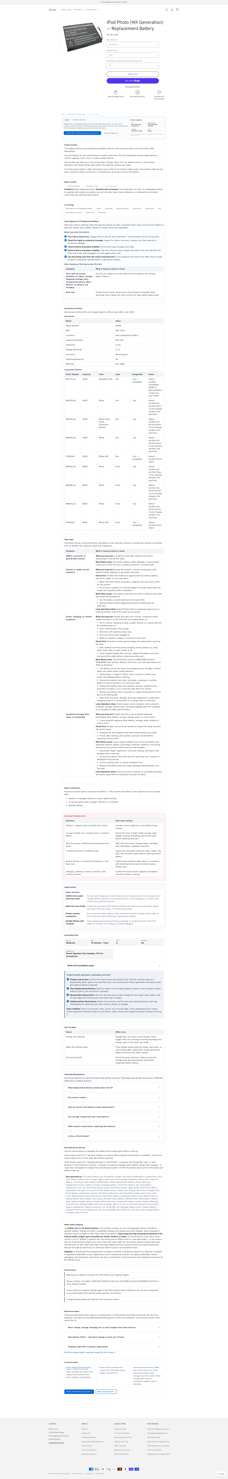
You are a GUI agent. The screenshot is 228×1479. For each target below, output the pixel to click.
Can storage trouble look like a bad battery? (88, 1117)
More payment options (132, 86)
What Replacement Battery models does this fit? (90, 1088)
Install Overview (149, 208)
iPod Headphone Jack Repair (158, 1446)
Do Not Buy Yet (137, 208)
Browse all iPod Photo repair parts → (79, 1391)
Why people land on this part (74, 212)
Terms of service (77, 1473)
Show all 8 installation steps (80, 965)
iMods (55, 1473)
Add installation (112, 40)
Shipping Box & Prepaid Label (158, 1454)
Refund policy (100, 1473)
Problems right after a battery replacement (88, 1347)
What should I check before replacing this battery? (91, 1126)
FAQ (160, 208)
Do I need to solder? (77, 1097)
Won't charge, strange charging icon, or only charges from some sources (102, 1327)
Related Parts (102, 212)
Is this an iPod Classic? (78, 1136)
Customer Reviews (89, 1437)
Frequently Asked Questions (92, 1441)
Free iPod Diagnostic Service (158, 1429)
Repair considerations (123, 208)
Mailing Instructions (122, 1450)
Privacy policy (88, 1473)
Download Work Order (123, 1437)
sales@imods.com (56, 1442)
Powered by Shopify (64, 1473)
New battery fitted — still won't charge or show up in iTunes (96, 1337)
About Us (85, 1429)
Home (63, 114)
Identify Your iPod (121, 1441)
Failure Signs (108, 208)
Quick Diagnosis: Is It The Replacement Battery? (79, 208)
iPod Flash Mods (153, 1437)
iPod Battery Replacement (157, 1433)
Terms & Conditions (89, 1450)
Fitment (99, 208)
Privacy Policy (87, 1446)
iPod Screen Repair (154, 1450)
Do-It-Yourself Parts (121, 1433)
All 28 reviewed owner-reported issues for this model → (90, 1352)
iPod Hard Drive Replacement (158, 1441)
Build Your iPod (120, 1429)
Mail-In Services (120, 1446)
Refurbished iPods (121, 1454)
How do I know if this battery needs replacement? (91, 1107)
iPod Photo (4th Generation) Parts (76, 114)
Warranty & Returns (89, 1454)
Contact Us (86, 1433)
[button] (79, 9)
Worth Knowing (90, 212)
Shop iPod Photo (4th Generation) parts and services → (82, 133)
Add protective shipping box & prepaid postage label (124, 61)
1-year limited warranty (111, 186)
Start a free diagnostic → (111, 133)
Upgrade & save (112, 50)
